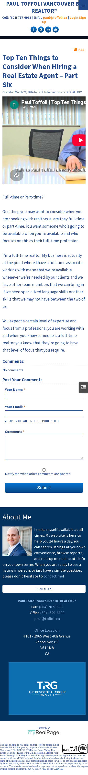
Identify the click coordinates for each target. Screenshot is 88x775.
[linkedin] (47, 29)
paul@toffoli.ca (55, 17)
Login (74, 17)
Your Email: (14, 407)
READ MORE (44, 589)
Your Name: (14, 390)
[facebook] (33, 29)
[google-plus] (40, 29)
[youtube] (55, 29)
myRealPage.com (44, 732)
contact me (53, 576)
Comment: (13, 432)
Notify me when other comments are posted (38, 474)
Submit (44, 487)
